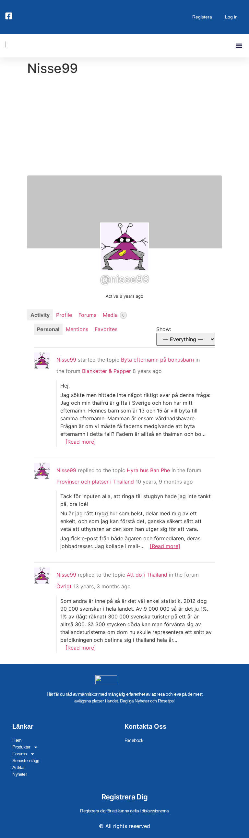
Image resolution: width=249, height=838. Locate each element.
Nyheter (19, 774)
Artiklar (18, 767)
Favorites (106, 329)
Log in (231, 16)
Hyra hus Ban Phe (148, 470)
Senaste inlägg (25, 760)
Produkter (21, 746)
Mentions (77, 329)
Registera (202, 16)
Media (113, 315)
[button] (238, 45)
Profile (64, 315)
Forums (87, 315)
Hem (16, 740)
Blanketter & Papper (106, 371)
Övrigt (64, 586)
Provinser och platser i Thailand (95, 481)
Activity (40, 315)
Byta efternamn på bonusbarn (157, 359)
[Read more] (80, 441)
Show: (163, 329)
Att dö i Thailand (147, 574)
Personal (48, 329)
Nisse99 (66, 359)
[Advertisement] (124, 126)
